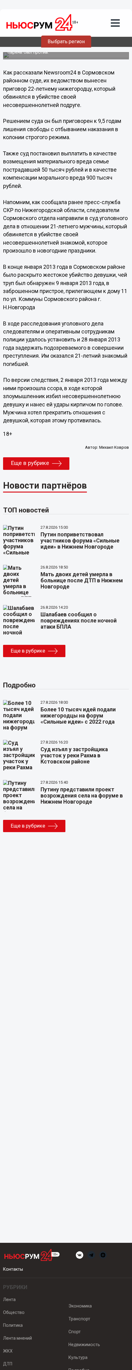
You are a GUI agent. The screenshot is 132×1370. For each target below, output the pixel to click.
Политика (13, 1325)
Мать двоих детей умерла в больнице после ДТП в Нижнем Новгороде (82, 580)
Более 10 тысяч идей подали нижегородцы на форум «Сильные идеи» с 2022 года (78, 715)
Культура (77, 1357)
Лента (9, 1299)
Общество (14, 1312)
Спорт (74, 1331)
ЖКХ (8, 1351)
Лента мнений (17, 1338)
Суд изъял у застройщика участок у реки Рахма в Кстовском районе (74, 755)
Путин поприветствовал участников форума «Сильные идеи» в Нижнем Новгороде (80, 540)
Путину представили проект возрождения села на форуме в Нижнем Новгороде (82, 795)
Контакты (13, 1269)
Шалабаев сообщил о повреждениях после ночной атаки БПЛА (79, 620)
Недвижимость (84, 1344)
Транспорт (79, 1318)
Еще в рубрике (30, 463)
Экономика (80, 1305)
